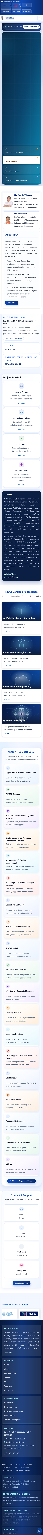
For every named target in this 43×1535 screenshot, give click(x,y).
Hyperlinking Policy (7, 1470)
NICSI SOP (8, 1403)
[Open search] (27, 5)
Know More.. (12, 302)
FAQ (5, 1382)
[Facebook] (9, 1453)
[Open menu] (39, 18)
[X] (5, 1453)
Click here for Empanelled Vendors (21, 1181)
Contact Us (6, 5)
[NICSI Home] (9, 18)
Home (6, 1365)
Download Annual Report (14, 1411)
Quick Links (16, 11)
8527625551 (20, 1439)
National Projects (11, 65)
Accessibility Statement (23, 1470)
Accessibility (26, 11)
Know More (8, 1352)
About (6, 1369)
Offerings (6, 11)
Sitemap (4, 1464)
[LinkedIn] (17, 1453)
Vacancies (8, 1386)
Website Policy (24, 1467)
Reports (25, 65)
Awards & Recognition (13, 1420)
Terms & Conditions (15, 1464)
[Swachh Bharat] (18, 1314)
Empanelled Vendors (12, 1373)
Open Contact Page (21, 1283)
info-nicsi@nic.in (17, 1442)
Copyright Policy (7, 1467)
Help (16, 1467)
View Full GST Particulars (13, 338)
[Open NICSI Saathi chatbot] (39, 1530)
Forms (6, 74)
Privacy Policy (28, 1464)
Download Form (10, 1407)
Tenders (7, 1378)
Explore (7, 631)
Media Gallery (16, 74)
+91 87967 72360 (31, 27)
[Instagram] (13, 1453)
